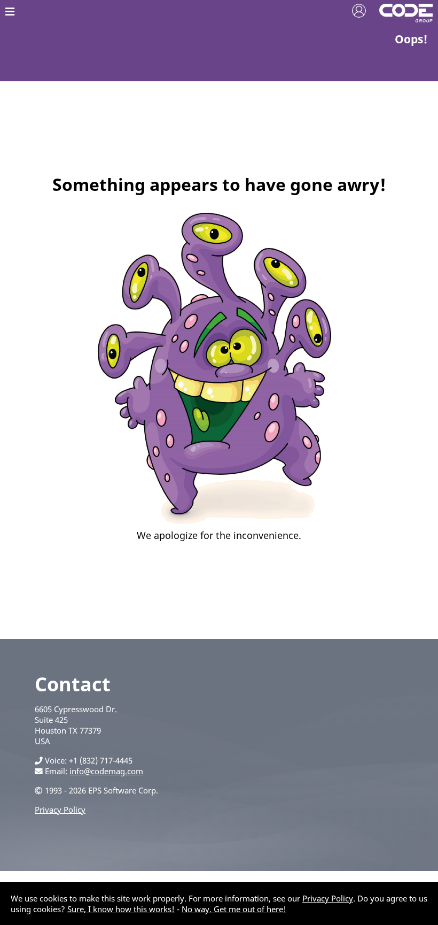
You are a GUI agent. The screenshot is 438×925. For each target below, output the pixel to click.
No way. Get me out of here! (234, 909)
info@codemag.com (106, 771)
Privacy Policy (60, 809)
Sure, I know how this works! (121, 909)
